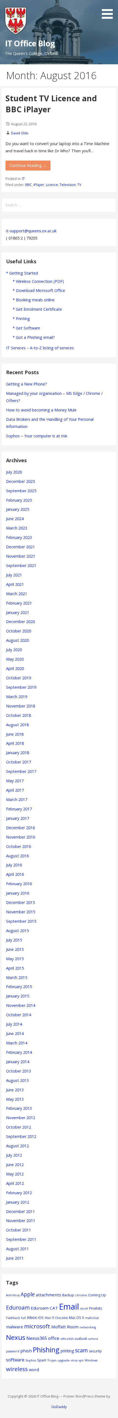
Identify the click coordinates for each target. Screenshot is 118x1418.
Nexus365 (36, 1338)
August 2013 (17, 1080)
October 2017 (18, 762)
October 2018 (18, 715)
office (53, 1338)
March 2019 (16, 696)
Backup (68, 1295)
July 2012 (14, 1155)
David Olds (20, 133)
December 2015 (20, 902)
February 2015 (19, 986)
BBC (28, 184)
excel (84, 1308)
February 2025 (19, 500)
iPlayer (38, 184)
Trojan (52, 1360)
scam (81, 1350)
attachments (48, 1294)
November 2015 (20, 911)
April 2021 (15, 584)
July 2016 (14, 865)
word (34, 1369)
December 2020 (20, 621)
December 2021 (20, 546)
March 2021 (16, 593)
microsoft (37, 1326)
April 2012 (15, 1183)
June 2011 (15, 1258)
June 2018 (15, 734)
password (12, 1351)
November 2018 (20, 706)
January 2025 (17, 509)
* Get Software (26, 328)
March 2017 (16, 799)
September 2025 (21, 490)
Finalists (95, 1308)
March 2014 (16, 1042)
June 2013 (15, 1089)
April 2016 (15, 874)
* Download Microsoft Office (39, 290)
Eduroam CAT (44, 1308)
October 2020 (18, 631)
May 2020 (15, 659)
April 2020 (15, 668)
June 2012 (15, 1164)
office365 (67, 1339)
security (95, 1351)
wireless (17, 1369)
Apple (28, 1294)
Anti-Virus (12, 1295)
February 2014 (19, 1052)
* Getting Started (22, 273)
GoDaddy (59, 1406)
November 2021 (20, 556)
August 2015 (17, 930)
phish (26, 1350)
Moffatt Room (64, 1326)
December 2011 (20, 1211)
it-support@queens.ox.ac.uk (31, 230)
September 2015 (21, 921)
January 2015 (17, 996)
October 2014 (18, 1014)
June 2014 (15, 1033)
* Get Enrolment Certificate (37, 309)
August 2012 (17, 1145)
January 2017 (17, 818)
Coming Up (97, 1295)
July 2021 (14, 575)
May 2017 (15, 780)
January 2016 (17, 893)
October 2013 (18, 1071)
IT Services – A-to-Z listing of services (40, 347)
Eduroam (18, 1307)
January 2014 (17, 1061)
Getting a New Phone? (26, 384)
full (23, 1318)
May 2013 (15, 1099)
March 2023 (16, 528)
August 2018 (17, 724)
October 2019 (18, 677)
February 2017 (19, 809)
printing (67, 1350)
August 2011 (17, 1248)
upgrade (64, 1360)
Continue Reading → (28, 165)
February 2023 (19, 537)
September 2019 (21, 687)
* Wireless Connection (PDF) (38, 281)
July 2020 (14, 649)
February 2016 (19, 883)
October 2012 (18, 1127)
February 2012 (19, 1192)
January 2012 (17, 1202)
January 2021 (17, 612)
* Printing (21, 318)
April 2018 (15, 743)
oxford (93, 1339)
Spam (41, 1360)
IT (23, 178)
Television (68, 184)
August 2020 (17, 640)
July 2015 (14, 940)
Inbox (32, 1317)
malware (14, 1326)
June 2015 (15, 949)
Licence (52, 184)
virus (74, 1360)
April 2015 (15, 968)
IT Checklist (60, 1318)
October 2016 (18, 846)
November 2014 (20, 1005)
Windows (91, 1360)
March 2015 (16, 977)
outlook (81, 1338)
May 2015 (15, 958)
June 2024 (15, 518)
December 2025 (20, 481)
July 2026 (14, 472)
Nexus (15, 1337)
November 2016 (20, 837)
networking (88, 1327)
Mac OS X (76, 1317)
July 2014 (14, 1024)
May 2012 (15, 1174)
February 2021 (19, 603)
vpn (81, 1360)
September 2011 (21, 1239)
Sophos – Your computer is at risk (36, 435)
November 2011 (20, 1220)
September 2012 (21, 1136)
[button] (109, 10)
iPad (48, 1318)
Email (69, 1306)
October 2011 (18, 1230)
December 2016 (20, 827)
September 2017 (21, 771)
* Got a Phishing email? (34, 337)
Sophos (31, 1360)
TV (79, 184)
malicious (92, 1318)
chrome (81, 1295)
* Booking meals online (34, 299)
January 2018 (17, 752)
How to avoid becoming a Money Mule (41, 410)
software (15, 1360)
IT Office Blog (30, 43)
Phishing (46, 1349)
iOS (41, 1317)
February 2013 (19, 1108)
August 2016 (17, 855)
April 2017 (15, 790)
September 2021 (21, 565)
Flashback (13, 1318)
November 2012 (20, 1117)
